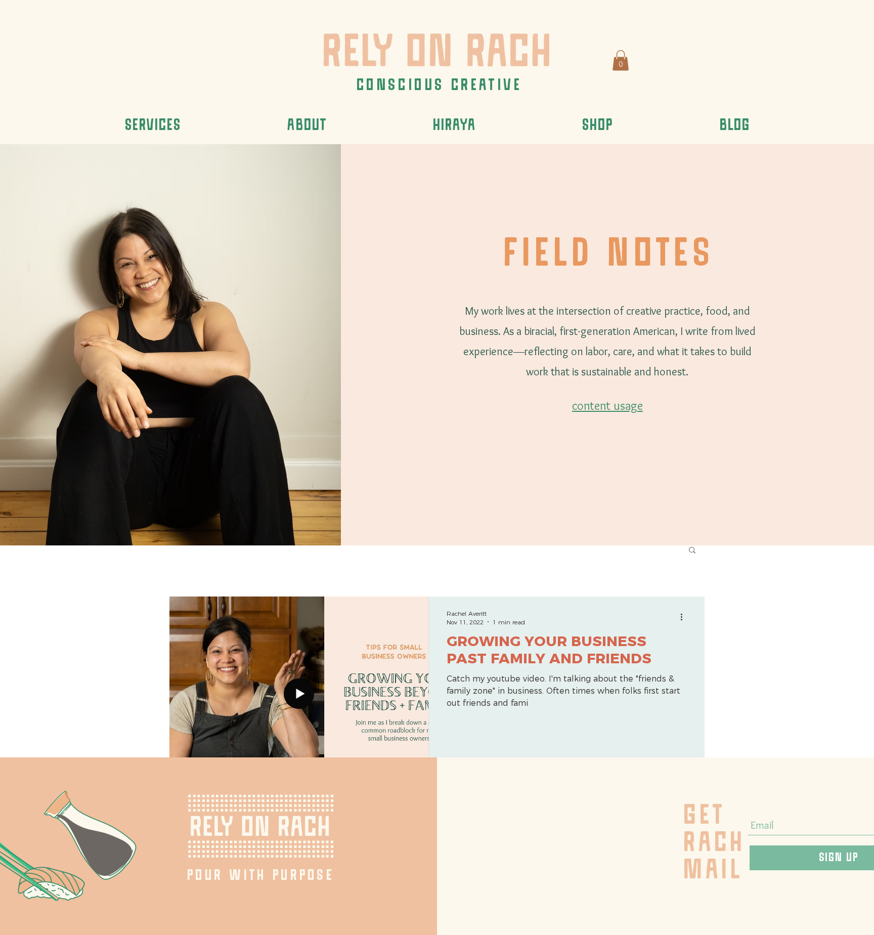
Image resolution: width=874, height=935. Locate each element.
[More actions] (685, 617)
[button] (620, 60)
